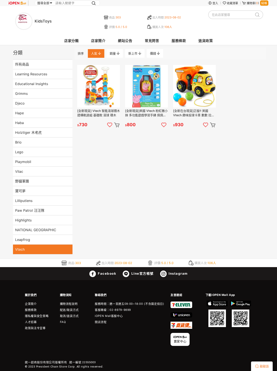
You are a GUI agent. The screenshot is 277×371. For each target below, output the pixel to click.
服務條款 (179, 41)
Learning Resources (31, 74)
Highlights (23, 220)
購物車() (253, 3)
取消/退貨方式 (69, 316)
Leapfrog (22, 239)
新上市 (133, 53)
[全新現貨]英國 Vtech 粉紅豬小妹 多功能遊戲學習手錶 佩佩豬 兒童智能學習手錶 (146, 113)
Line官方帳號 (142, 273)
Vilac (19, 171)
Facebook (106, 273)
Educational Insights (31, 84)
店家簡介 (98, 41)
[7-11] (181, 307)
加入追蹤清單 (110, 125)
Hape (19, 113)
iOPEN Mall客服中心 (109, 316)
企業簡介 (31, 303)
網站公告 (125, 41)
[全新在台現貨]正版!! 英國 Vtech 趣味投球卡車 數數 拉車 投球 (193, 113)
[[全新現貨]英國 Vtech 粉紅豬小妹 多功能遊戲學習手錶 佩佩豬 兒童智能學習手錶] (146, 86)
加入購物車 (117, 125)
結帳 (264, 3)
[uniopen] (181, 316)
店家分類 (71, 41)
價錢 (153, 53)
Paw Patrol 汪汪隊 (29, 210)
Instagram (178, 273)
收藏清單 (232, 3)
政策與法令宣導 (35, 328)
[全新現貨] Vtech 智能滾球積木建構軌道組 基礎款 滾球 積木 (98, 113)
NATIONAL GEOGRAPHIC (35, 230)
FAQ (63, 322)
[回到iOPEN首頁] (17, 3)
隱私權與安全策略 (36, 316)
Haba (19, 123)
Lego (19, 152)
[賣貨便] (181, 327)
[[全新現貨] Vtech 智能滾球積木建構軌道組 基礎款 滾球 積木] (98, 86)
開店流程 (101, 322)
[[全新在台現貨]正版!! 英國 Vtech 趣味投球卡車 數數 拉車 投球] (194, 86)
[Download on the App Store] (217, 314)
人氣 (94, 53)
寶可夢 (20, 191)
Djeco (20, 103)
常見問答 (152, 41)
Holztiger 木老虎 (28, 132)
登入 (215, 3)
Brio (18, 142)
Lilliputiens (23, 200)
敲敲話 (264, 366)
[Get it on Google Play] (240, 314)
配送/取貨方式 (69, 309)
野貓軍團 (22, 181)
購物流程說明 (69, 303)
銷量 (113, 53)
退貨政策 (205, 41)
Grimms (21, 93)
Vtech (20, 249)
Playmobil (23, 162)
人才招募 (31, 322)
